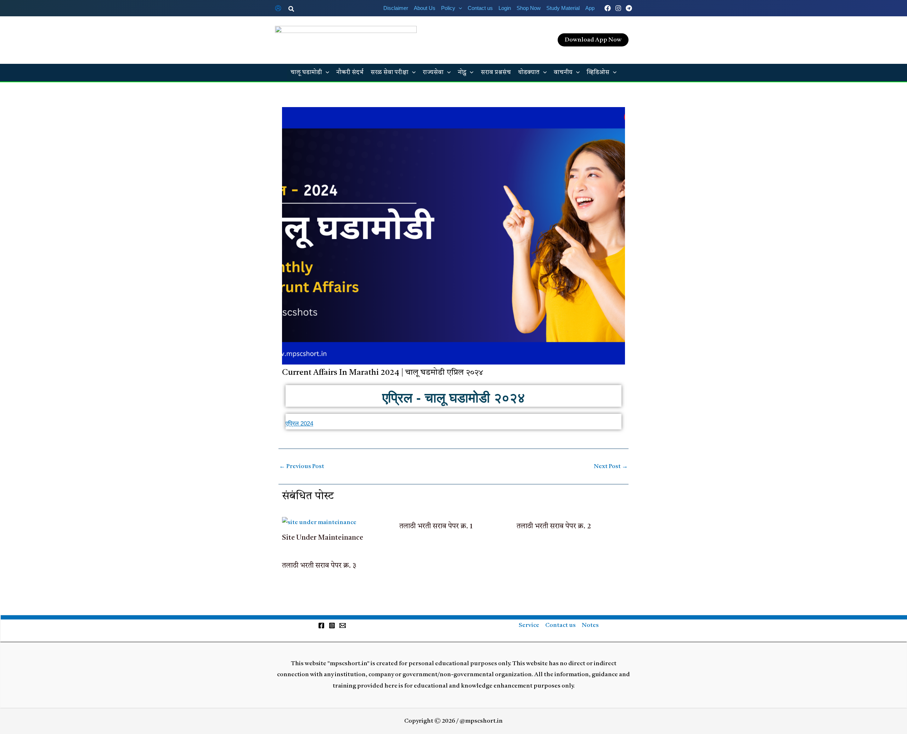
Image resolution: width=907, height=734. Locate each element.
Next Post (611, 466)
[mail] (342, 625)
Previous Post (301, 466)
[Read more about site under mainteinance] (319, 522)
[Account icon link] (278, 8)
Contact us (560, 625)
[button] (291, 10)
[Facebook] (607, 8)
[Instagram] (618, 8)
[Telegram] (629, 8)
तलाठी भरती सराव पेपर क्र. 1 (436, 526)
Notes (590, 625)
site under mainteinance (322, 537)
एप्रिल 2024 (299, 423)
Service (529, 625)
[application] (458, 8)
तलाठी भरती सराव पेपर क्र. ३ (319, 565)
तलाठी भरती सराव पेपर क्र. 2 (554, 526)
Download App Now (593, 40)
